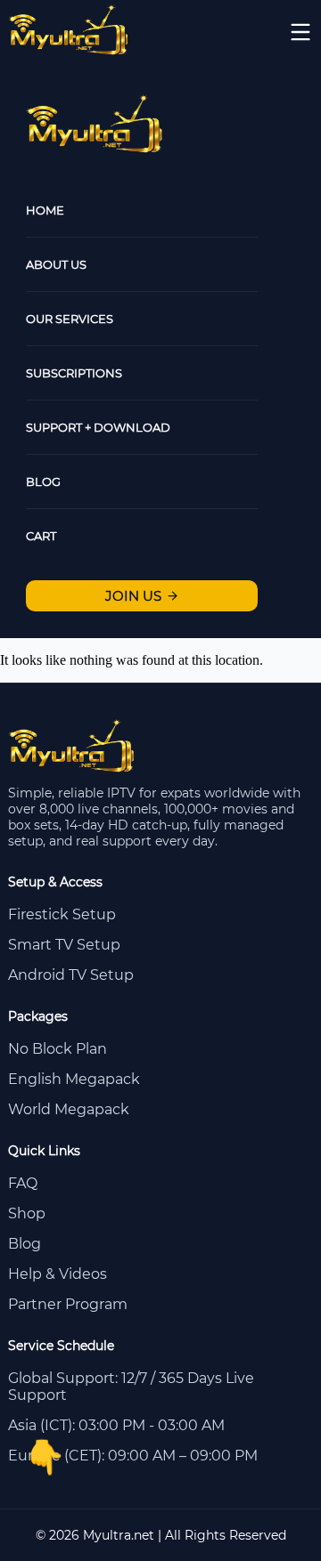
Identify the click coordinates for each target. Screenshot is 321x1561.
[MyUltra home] (69, 50)
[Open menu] (300, 32)
